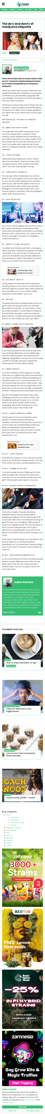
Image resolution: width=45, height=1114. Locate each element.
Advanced (14, 820)
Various (13, 825)
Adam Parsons (21, 68)
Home (4, 53)
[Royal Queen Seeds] (22, 999)
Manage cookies (33, 1111)
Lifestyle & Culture (13, 827)
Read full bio (9, 612)
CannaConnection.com (22, 4)
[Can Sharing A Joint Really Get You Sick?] (12, 271)
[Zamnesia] (22, 877)
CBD (8, 833)
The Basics (14, 817)
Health (9, 843)
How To (9, 835)
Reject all (12, 1111)
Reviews (9, 838)
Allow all (22, 1107)
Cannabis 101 (11, 830)
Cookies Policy (8, 1102)
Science (9, 840)
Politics (9, 845)
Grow (8, 815)
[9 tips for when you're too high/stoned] (22, 696)
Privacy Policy (30, 1100)
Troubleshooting (17, 822)
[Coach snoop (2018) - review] (22, 785)
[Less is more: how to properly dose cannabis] (22, 741)
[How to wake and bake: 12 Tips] (22, 650)
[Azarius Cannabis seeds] (22, 938)
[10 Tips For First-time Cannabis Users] (12, 446)
